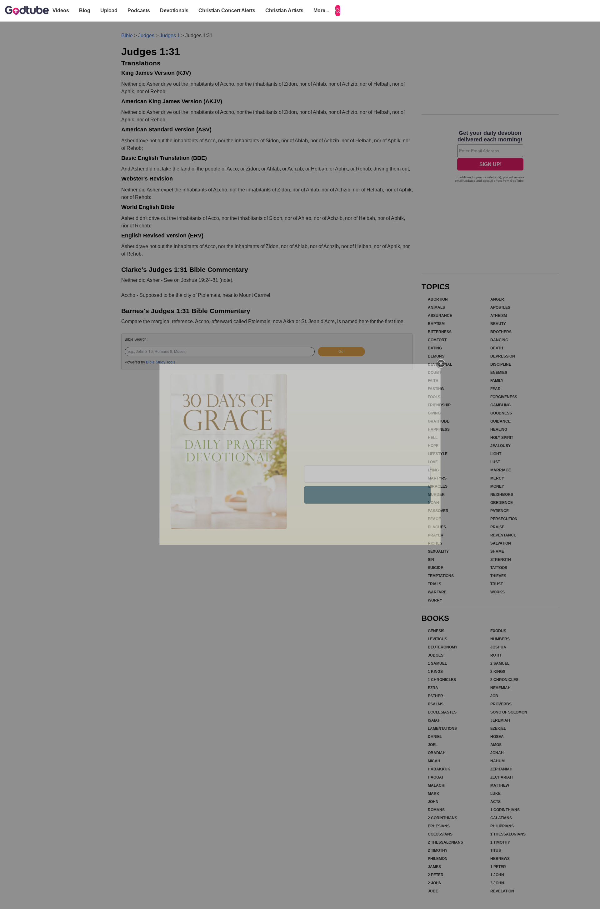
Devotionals (174, 10)
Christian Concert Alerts (226, 10)
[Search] (337, 10)
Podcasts (139, 10)
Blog (84, 10)
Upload (109, 10)
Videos (60, 10)
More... (321, 10)
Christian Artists (284, 10)
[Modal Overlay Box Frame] (300, 454)
